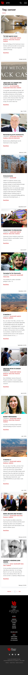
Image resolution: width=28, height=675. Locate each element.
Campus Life (13, 275)
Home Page (12, 39)
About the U (12, 662)
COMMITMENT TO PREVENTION (12, 230)
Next (20, 591)
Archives (14, 626)
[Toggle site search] (20, 3)
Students (5, 41)
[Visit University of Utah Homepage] (2, 3)
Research (17, 39)
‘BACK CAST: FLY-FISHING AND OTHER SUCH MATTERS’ (12, 83)
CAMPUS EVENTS (14, 636)
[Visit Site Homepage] (14, 607)
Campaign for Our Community (12, 273)
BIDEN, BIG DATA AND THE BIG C (12, 514)
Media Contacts (19, 662)
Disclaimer (22, 660)
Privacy (7, 662)
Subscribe (14, 627)
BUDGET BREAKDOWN (10, 417)
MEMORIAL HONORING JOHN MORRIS (11, 561)
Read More (6, 52)
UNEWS (14, 634)
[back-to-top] (26, 672)
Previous (9, 591)
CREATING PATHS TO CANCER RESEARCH (12, 369)
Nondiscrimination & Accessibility (11, 660)
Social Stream (14, 638)
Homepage (14, 619)
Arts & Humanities (14, 86)
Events (11, 563)
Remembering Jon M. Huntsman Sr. (13, 135)
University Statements (14, 138)
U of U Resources (14, 640)
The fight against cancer (10, 36)
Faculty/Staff (13, 37)
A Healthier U (7, 314)
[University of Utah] (14, 649)
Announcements (8, 176)
